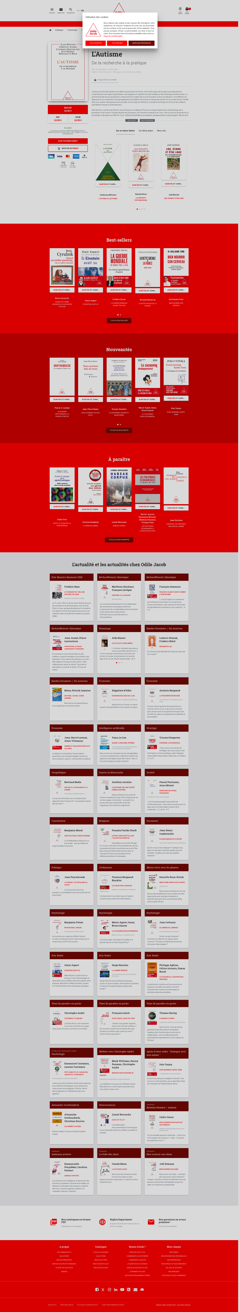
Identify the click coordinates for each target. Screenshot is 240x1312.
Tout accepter (96, 43)
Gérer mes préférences (141, 43)
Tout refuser (117, 43)
